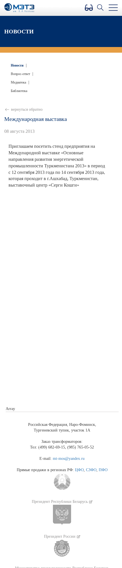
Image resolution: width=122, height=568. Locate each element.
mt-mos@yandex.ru (69, 458)
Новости (17, 65)
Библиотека (19, 91)
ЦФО (79, 470)
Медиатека (19, 82)
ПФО (103, 470)
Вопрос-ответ (21, 74)
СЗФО (91, 470)
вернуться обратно (26, 109)
